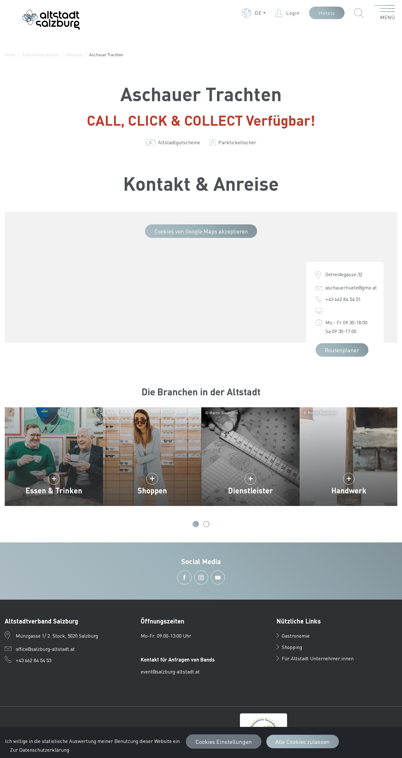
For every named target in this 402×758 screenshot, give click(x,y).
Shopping (74, 54)
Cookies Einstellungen (223, 741)
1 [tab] (196, 524)
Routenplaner (342, 350)
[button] (254, 13)
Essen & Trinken (53, 490)
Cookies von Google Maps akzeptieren (201, 231)
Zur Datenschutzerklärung (39, 749)
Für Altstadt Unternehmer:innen (318, 658)
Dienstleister (250, 490)
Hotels (326, 12)
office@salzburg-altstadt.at (45, 648)
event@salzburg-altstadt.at (170, 671)
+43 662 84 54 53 (33, 660)
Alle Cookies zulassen (302, 741)
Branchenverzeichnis (40, 54)
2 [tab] (206, 524)
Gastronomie (296, 635)
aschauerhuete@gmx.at (351, 287)
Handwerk (349, 490)
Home (10, 54)
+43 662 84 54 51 (343, 299)
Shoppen (152, 490)
